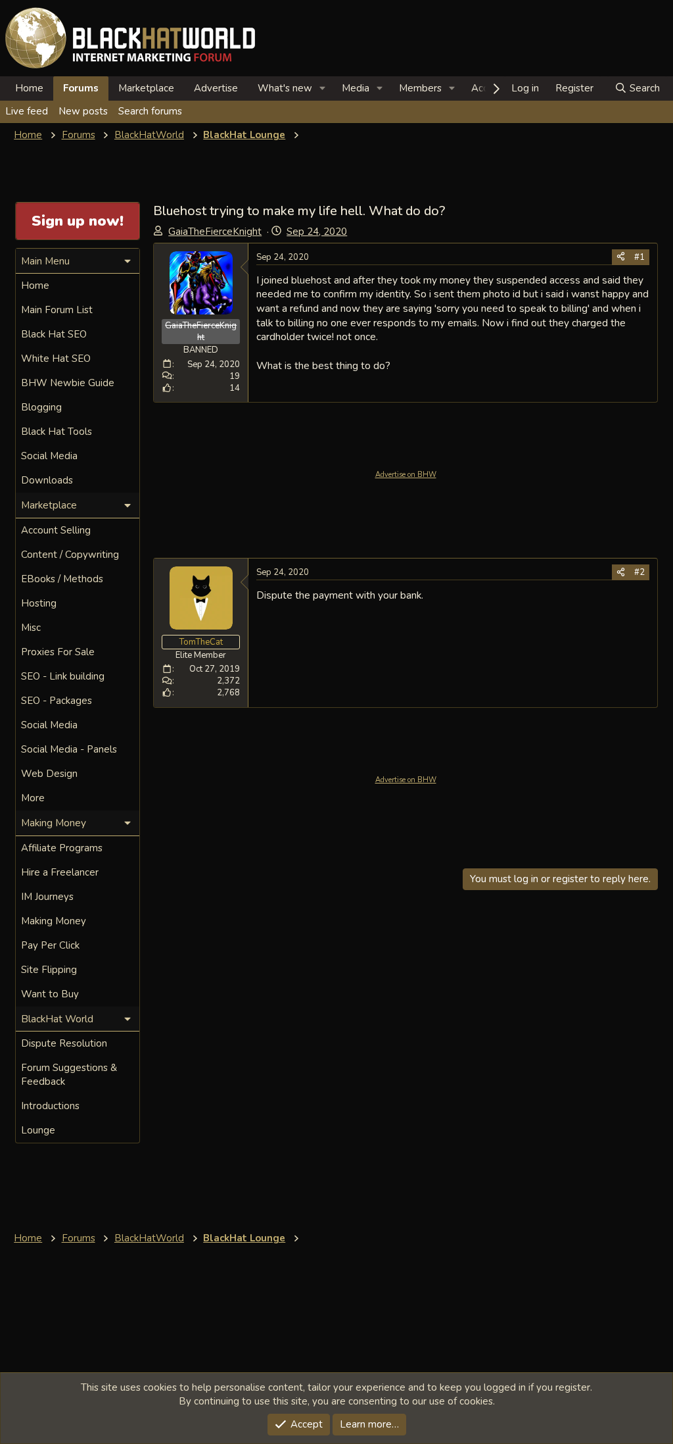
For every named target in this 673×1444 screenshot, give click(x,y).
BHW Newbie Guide (67, 382)
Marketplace (146, 88)
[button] (322, 88)
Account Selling (56, 530)
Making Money (53, 921)
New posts (83, 111)
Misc (31, 627)
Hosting (39, 603)
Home (29, 88)
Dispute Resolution (64, 1043)
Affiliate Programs (62, 848)
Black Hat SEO (54, 334)
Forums (81, 88)
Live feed (26, 111)
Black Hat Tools (56, 431)
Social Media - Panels (69, 749)
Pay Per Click (50, 945)
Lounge (38, 1130)
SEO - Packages (56, 700)
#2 (639, 572)
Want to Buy (50, 994)
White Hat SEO (56, 358)
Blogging (41, 407)
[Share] (621, 257)
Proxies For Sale (58, 652)
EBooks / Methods (62, 578)
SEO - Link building (62, 676)
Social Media (49, 455)
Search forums (150, 111)
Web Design (49, 773)
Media (355, 88)
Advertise (216, 88)
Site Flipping (49, 969)
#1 (639, 257)
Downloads (47, 480)
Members (420, 88)
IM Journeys (47, 896)
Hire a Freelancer (60, 872)
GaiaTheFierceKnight (215, 231)
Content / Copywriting (70, 554)
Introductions (50, 1105)
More (33, 798)
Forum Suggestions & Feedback (69, 1074)
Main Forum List (57, 309)
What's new (285, 88)
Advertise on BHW (405, 475)
